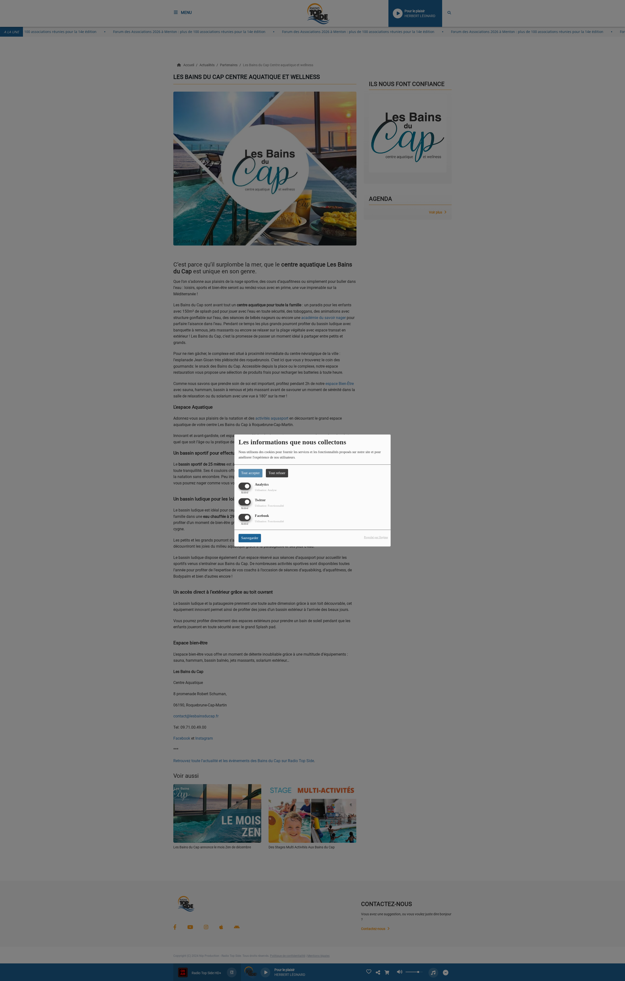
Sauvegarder (249, 538)
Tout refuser (277, 473)
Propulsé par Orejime (376, 537)
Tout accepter (250, 473)
